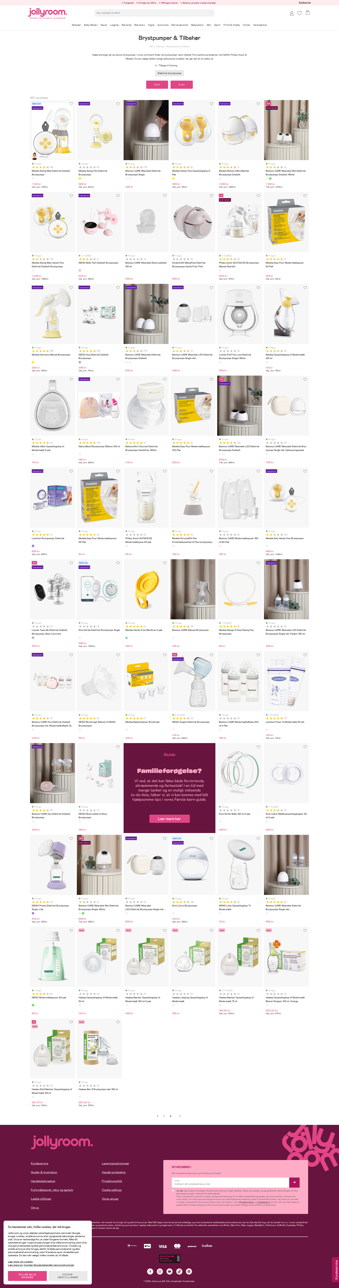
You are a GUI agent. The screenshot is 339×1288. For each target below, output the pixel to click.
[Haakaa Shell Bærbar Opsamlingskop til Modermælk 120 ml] (33, 1097)
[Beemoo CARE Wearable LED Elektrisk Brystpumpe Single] (223, 454)
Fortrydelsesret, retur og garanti (52, 1190)
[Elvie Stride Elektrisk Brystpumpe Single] (80, 637)
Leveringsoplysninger (115, 1163)
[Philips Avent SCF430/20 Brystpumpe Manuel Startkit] (220, 270)
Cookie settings (112, 1190)
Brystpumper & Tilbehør (178, 46)
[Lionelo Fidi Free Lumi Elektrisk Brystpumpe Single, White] (220, 362)
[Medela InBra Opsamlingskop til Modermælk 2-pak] (33, 454)
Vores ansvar (110, 1199)
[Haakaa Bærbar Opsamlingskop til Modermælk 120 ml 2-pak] (126, 1005)
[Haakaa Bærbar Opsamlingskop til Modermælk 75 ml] (220, 1005)
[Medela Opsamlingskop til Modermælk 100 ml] (267, 362)
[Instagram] (160, 1271)
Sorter (182, 84)
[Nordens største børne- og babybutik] (47, 11)
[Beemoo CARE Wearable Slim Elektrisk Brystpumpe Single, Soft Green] (83, 913)
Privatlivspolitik (112, 1181)
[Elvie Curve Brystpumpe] (173, 913)
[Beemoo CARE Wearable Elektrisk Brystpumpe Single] (126, 178)
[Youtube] (169, 1271)
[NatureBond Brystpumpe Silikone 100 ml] (80, 454)
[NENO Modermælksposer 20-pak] (33, 1005)
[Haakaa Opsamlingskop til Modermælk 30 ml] (80, 1005)
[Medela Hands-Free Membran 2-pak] (126, 637)
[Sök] (210, 12)
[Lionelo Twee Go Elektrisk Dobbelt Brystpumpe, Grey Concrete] (33, 637)
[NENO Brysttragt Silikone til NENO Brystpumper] (80, 729)
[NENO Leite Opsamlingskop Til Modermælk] (220, 913)
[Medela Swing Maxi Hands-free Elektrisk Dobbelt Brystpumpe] (33, 270)
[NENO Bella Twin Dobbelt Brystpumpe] (80, 270)
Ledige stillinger (41, 1199)
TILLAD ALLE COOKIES (27, 1276)
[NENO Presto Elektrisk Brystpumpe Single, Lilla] (33, 913)
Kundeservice (305, 2)
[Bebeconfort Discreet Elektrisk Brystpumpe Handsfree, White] (126, 454)
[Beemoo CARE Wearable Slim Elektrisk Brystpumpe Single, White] (80, 913)
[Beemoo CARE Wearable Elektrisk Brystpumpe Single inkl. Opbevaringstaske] (267, 454)
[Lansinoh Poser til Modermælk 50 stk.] (267, 729)
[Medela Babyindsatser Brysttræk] (126, 729)
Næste (180, 1116)
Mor (151, 46)
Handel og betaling (114, 1172)
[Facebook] (150, 1271)
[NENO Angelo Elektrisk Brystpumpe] (173, 729)
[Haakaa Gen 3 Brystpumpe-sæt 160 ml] (80, 1097)
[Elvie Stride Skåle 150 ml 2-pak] (220, 821)
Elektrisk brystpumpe (169, 73)
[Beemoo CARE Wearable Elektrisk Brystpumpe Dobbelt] (130, 178)
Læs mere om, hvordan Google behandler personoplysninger (41, 1265)
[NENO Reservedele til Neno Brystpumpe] (80, 821)
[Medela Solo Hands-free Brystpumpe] (267, 546)
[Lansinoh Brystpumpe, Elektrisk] (33, 546)
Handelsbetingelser (43, 1181)
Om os (35, 1208)
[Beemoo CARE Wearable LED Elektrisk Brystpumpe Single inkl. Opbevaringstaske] (126, 913)
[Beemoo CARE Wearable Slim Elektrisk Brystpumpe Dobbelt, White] (267, 178)
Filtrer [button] (157, 84)
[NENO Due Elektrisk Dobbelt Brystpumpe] (80, 362)
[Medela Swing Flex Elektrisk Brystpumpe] (80, 178)
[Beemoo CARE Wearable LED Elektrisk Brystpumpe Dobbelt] (220, 454)
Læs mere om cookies (20, 1261)
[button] (299, 13)
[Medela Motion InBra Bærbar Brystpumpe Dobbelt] (220, 178)
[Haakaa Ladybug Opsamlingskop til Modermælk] (173, 1005)
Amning (159, 46)
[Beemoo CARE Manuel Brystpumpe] (173, 637)
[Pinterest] (189, 1271)
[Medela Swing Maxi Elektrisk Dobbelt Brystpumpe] (33, 178)
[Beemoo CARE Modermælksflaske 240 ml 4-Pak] (220, 729)
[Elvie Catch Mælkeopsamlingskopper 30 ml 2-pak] (267, 821)
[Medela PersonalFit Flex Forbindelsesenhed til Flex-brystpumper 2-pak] (173, 546)
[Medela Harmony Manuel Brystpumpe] (33, 362)
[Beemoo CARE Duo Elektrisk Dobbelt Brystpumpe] (33, 821)
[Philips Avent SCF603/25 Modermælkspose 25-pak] (126, 546)
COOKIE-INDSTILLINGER (68, 1276)
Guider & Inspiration (44, 1172)
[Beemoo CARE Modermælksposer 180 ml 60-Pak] (220, 546)
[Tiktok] (179, 1271)
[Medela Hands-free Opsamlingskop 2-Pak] (173, 178)
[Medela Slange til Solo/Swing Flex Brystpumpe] (220, 637)
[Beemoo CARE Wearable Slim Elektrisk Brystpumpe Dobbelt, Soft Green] (270, 178)
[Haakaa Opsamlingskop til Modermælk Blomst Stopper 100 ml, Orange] (267, 1005)
